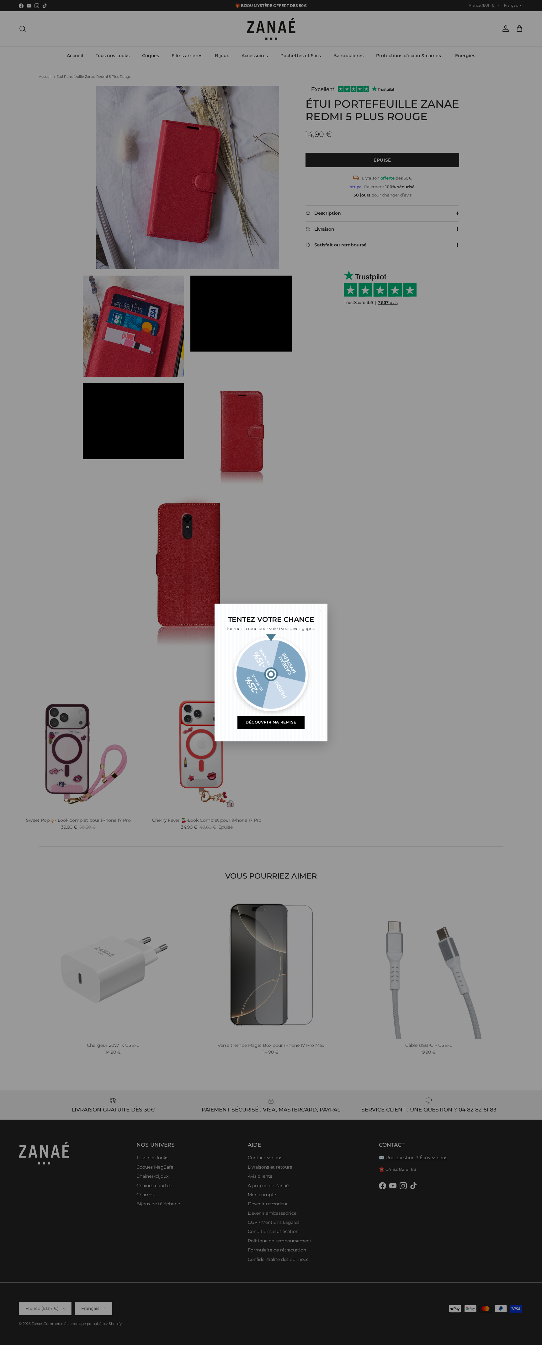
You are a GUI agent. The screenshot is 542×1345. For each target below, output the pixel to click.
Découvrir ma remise (271, 722)
